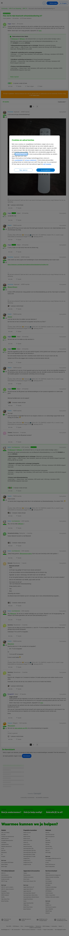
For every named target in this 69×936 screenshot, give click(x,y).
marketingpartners (21, 154)
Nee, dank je (23, 170)
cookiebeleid (18, 160)
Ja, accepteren (45, 170)
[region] (34, 154)
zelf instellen (47, 164)
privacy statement (31, 160)
